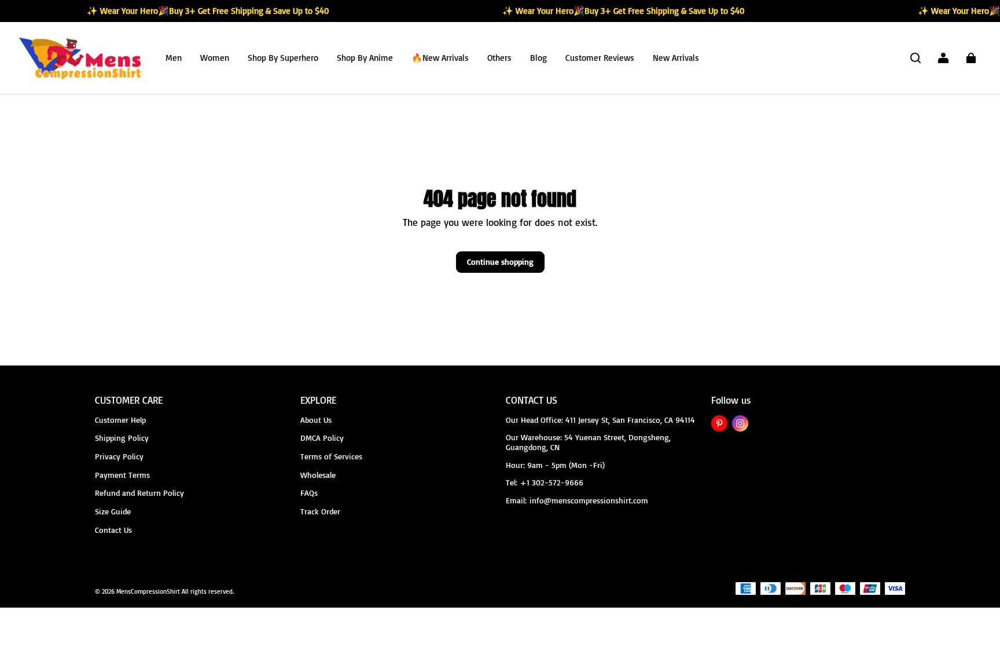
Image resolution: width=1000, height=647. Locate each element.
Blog (538, 57)
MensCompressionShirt (148, 591)
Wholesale (318, 475)
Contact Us (113, 530)
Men (174, 57)
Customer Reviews (599, 57)
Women (214, 57)
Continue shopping (500, 261)
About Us (316, 420)
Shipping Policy (122, 438)
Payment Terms (122, 475)
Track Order (320, 511)
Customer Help (120, 420)
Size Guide (113, 511)
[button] (915, 58)
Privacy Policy (119, 456)
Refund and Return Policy (139, 493)
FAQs (309, 493)
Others (499, 57)
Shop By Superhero (283, 57)
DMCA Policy (322, 438)
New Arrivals (676, 57)
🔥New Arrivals (440, 57)
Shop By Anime (365, 57)
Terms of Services (331, 456)
